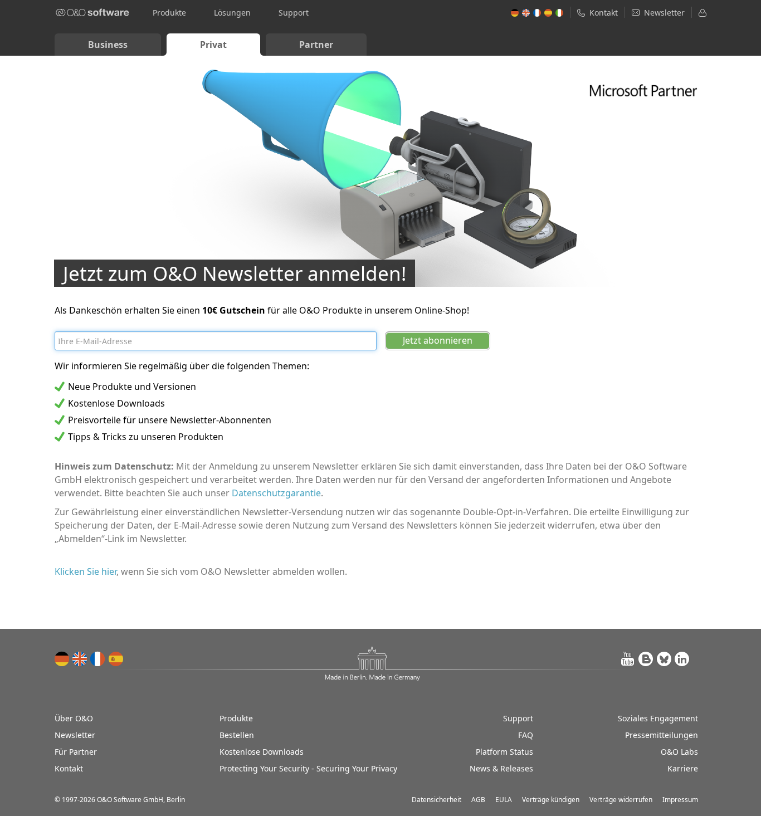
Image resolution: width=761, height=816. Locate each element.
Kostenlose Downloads (261, 751)
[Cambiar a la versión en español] (116, 659)
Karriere (682, 768)
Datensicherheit (436, 799)
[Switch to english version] (80, 659)
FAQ (525, 735)
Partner (316, 44)
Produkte (169, 12)
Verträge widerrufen (620, 799)
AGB (478, 799)
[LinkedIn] (682, 659)
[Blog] (646, 659)
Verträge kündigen (550, 799)
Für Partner (76, 751)
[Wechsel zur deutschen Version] (62, 659)
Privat (213, 44)
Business (108, 44)
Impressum (680, 799)
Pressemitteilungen (661, 735)
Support (294, 12)
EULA (503, 799)
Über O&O (74, 718)
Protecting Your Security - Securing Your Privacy (308, 768)
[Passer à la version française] (98, 659)
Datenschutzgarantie (276, 493)
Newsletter (75, 735)
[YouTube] (628, 659)
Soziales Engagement (658, 718)
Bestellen (236, 735)
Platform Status (504, 751)
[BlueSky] (664, 659)
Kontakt (69, 768)
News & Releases (501, 768)
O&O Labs (679, 751)
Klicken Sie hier (85, 571)
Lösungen (232, 12)
